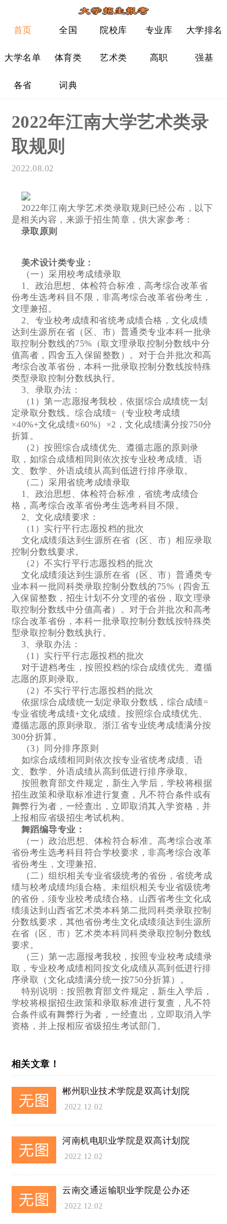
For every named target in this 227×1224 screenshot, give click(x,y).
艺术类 (113, 57)
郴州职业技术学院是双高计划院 (126, 1091)
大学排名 (204, 30)
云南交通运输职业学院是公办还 (126, 1190)
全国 (68, 30)
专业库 (159, 30)
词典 (68, 85)
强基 (204, 57)
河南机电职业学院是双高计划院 (126, 1140)
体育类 (68, 57)
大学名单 (22, 57)
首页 (23, 30)
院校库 (113, 30)
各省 (23, 85)
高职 (159, 57)
